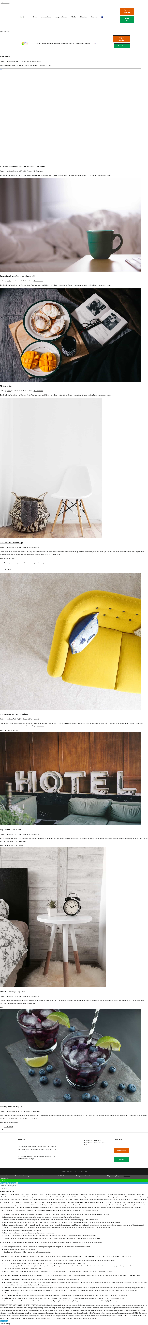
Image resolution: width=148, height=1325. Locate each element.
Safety (21, 845)
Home (35, 17)
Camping (7, 845)
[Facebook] (124, 24)
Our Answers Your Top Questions (14, 714)
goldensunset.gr (5, 3)
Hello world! (5, 56)
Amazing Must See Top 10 (11, 1107)
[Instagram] (121, 24)
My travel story (6, 386)
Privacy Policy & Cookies (92, 1140)
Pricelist (73, 17)
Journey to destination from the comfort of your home (22, 166)
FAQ (5, 730)
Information (7, 558)
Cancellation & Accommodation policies (94, 1143)
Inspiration (14, 1122)
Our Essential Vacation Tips (11, 543)
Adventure (7, 1122)
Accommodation (46, 17)
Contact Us (94, 17)
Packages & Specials (61, 17)
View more (127, 1176)
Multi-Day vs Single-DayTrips (12, 991)
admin (9, 61)
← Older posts (8, 1127)
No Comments (36, 61)
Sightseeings (83, 17)
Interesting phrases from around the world (17, 276)
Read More (56, 554)
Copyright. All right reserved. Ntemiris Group (74, 1171)
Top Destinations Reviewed (11, 829)
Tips (13, 558)
